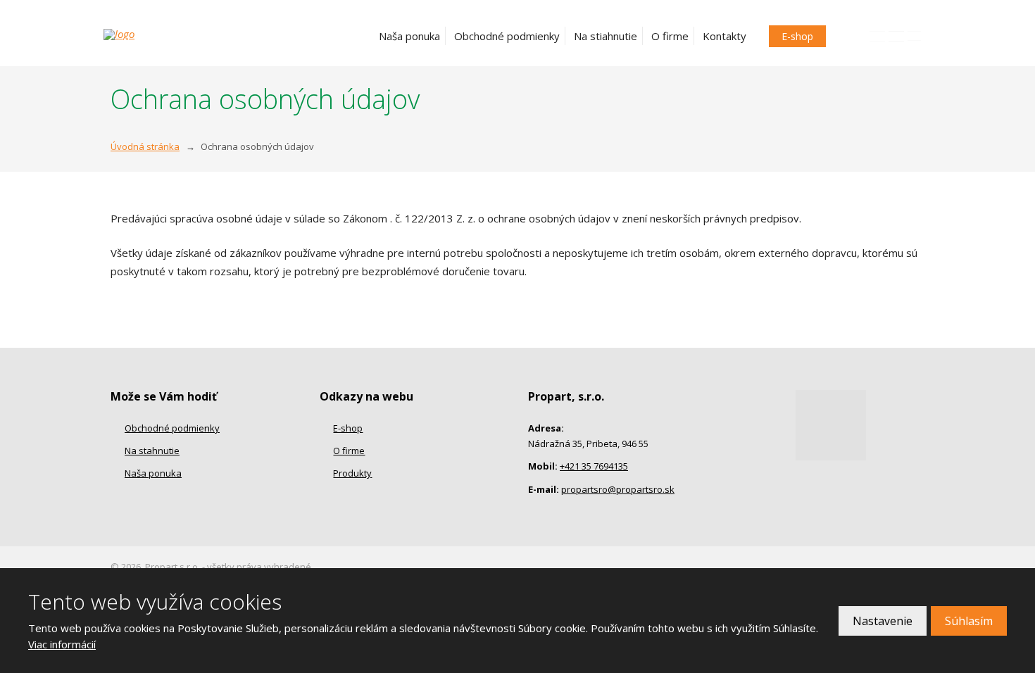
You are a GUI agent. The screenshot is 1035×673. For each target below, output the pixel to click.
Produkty (352, 473)
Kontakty (724, 36)
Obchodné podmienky (507, 36)
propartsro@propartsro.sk (618, 489)
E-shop (797, 36)
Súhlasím (969, 621)
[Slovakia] (896, 36)
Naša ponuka (409, 36)
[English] (877, 36)
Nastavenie (882, 621)
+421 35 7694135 (594, 466)
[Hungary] (914, 36)
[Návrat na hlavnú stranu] (176, 34)
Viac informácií (62, 644)
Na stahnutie (152, 450)
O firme (670, 36)
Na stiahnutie (605, 36)
